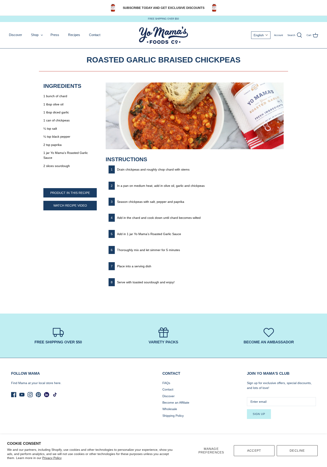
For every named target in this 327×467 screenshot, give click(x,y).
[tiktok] (54, 394)
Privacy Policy (52, 458)
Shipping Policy (173, 415)
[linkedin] (46, 394)
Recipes (74, 35)
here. (57, 383)
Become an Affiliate (175, 402)
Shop (34, 35)
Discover (15, 35)
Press (54, 35)
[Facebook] (13, 394)
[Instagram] (30, 394)
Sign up (259, 414)
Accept (254, 450)
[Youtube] (21, 394)
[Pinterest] (38, 394)
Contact (94, 35)
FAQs (166, 383)
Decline (297, 450)
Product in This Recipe (70, 193)
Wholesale (169, 409)
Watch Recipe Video (70, 205)
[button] (260, 35)
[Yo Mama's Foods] (163, 35)
